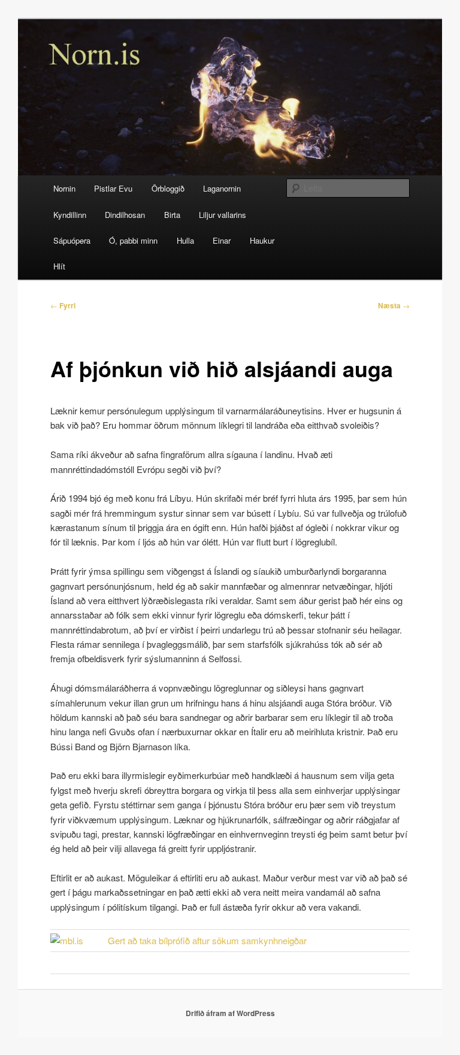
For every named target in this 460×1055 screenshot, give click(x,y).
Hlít (59, 266)
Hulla (185, 240)
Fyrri (62, 305)
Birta (172, 214)
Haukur (262, 240)
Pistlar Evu (113, 188)
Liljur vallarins (222, 214)
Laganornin (222, 188)
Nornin (64, 188)
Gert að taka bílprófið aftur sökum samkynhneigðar (207, 940)
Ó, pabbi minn (133, 240)
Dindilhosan (125, 214)
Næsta (394, 305)
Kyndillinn (69, 214)
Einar (222, 240)
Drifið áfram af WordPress (230, 1013)
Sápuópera (71, 240)
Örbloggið (168, 188)
